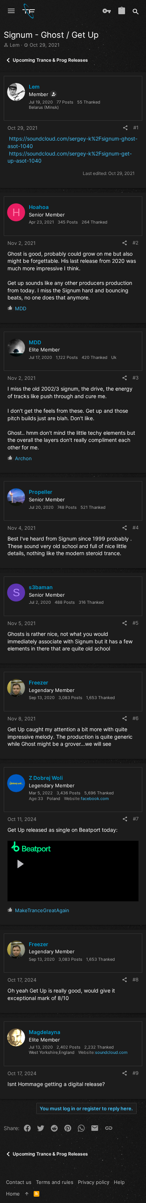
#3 (136, 378)
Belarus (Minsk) (44, 107)
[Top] (26, 1193)
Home (13, 1194)
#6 (136, 718)
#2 (136, 243)
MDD (35, 342)
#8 (136, 979)
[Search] (135, 11)
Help (119, 1182)
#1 (136, 127)
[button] (11, 11)
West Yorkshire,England (51, 1052)
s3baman (41, 587)
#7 (136, 819)
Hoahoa (39, 207)
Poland (53, 798)
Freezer (38, 682)
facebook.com (95, 798)
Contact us (18, 1182)
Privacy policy (93, 1182)
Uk (113, 357)
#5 (136, 623)
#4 (136, 527)
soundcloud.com (111, 1052)
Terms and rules (54, 1182)
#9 (136, 1073)
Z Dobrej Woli (46, 778)
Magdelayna (44, 1032)
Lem (14, 45)
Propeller (40, 492)
